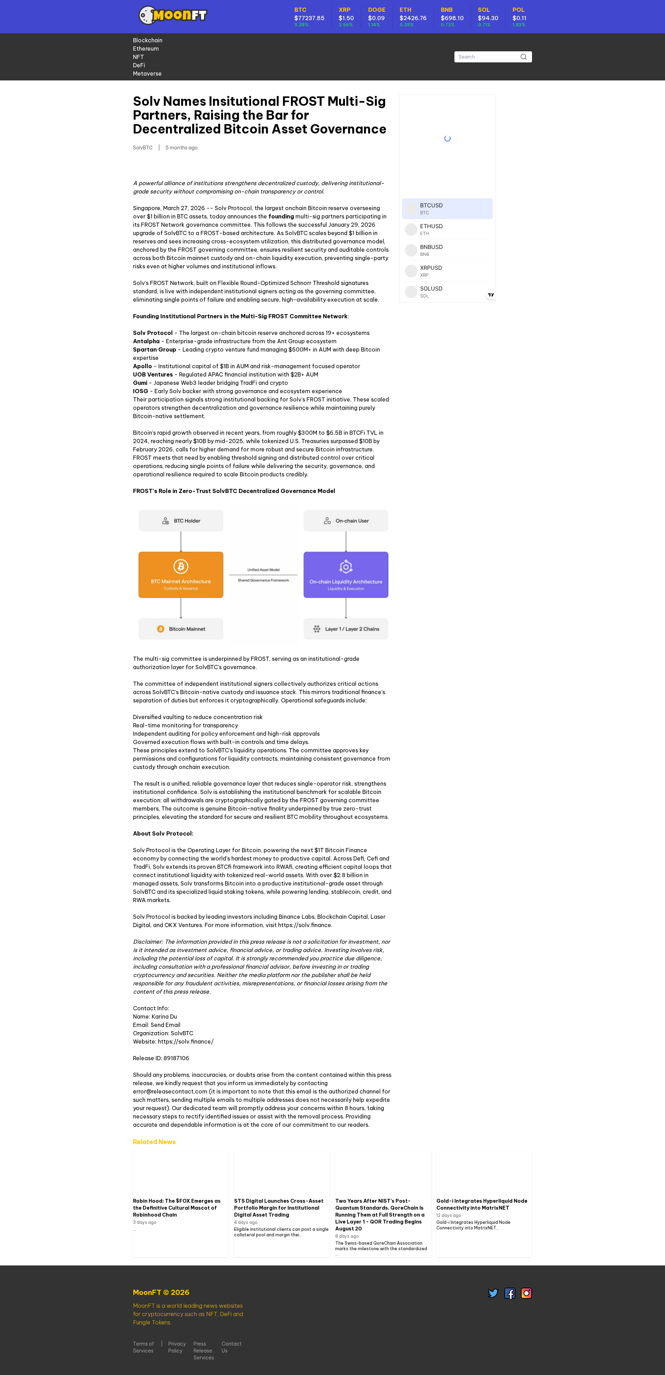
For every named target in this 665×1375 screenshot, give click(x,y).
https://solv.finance (304, 925)
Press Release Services (204, 1351)
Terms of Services (143, 1347)
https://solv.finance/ (186, 1041)
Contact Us (232, 1347)
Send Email (165, 1024)
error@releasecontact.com (170, 1091)
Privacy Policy (177, 1347)
